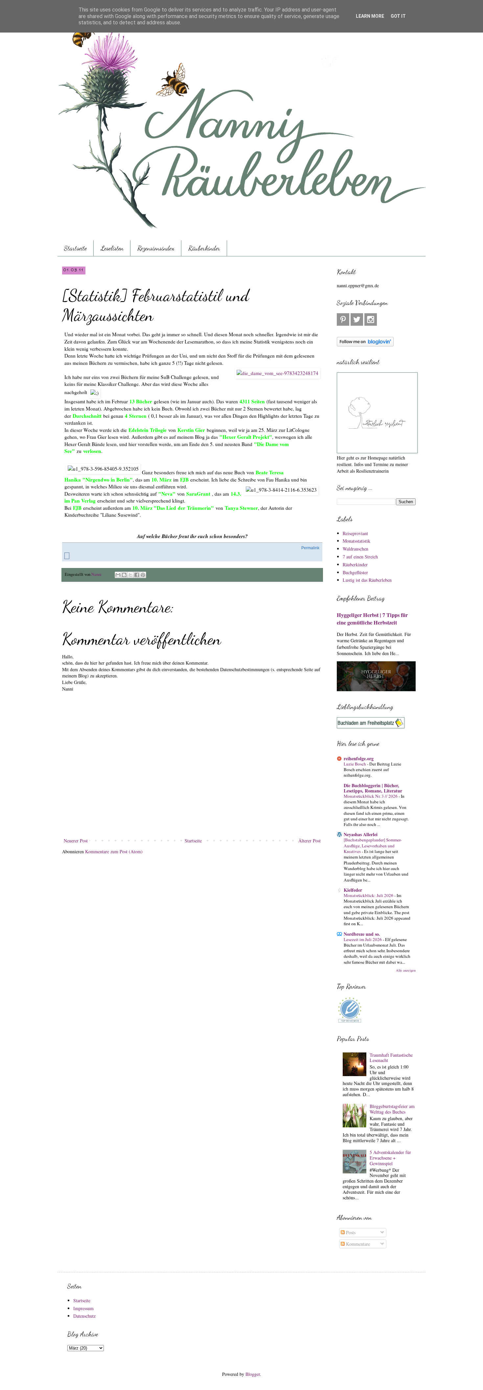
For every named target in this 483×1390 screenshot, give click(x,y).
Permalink (310, 548)
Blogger (252, 1374)
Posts (350, 1232)
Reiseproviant (355, 533)
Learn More (370, 16)
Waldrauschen (355, 549)
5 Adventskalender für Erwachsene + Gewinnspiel (390, 1157)
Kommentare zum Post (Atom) (114, 851)
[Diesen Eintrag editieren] (66, 556)
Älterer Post (309, 840)
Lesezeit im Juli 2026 (363, 939)
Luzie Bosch (355, 764)
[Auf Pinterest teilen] (143, 575)
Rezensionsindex (155, 248)
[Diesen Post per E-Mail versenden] (118, 575)
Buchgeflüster (355, 572)
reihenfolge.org (359, 758)
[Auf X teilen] (130, 575)
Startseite (75, 248)
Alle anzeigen (406, 970)
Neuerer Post (76, 840)
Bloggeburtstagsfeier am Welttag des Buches (392, 1109)
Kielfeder (353, 889)
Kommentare (357, 1244)
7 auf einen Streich (360, 557)
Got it (398, 16)
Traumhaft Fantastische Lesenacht (391, 1058)
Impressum (83, 1308)
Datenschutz (84, 1316)
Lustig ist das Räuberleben (367, 580)
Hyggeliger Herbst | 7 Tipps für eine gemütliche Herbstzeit (372, 618)
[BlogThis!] (124, 575)
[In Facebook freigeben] (136, 575)
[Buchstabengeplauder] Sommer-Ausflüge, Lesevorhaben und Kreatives (373, 845)
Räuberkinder (204, 248)
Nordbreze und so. (362, 934)
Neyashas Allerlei (361, 834)
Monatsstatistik (356, 541)
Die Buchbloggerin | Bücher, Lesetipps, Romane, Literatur (373, 788)
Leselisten (112, 248)
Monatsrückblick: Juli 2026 (369, 895)
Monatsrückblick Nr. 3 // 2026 (371, 796)
